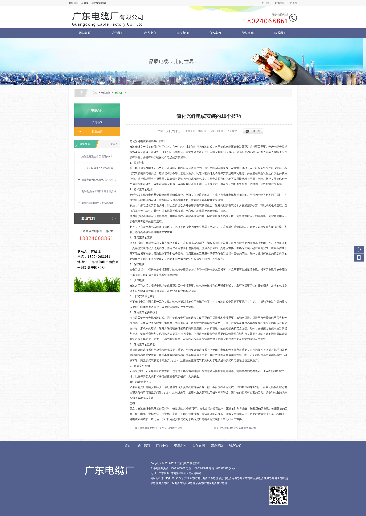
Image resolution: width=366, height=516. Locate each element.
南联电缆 (211, 483)
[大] (168, 131)
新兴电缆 (201, 483)
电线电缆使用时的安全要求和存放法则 (161, 427)
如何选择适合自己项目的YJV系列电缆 (98, 156)
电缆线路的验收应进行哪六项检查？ (98, 203)
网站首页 (85, 33)
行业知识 (119, 92)
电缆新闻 (183, 33)
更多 (112, 143)
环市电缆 (248, 478)
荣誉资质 (248, 33)
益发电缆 (258, 478)
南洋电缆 (164, 483)
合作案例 (215, 33)
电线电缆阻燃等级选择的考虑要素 (237, 427)
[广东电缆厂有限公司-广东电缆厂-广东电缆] (183, 8)
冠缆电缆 (237, 478)
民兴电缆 (174, 483)
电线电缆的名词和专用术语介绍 (98, 191)
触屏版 (293, 3)
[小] (178, 131)
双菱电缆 (213, 478)
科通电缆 (280, 478)
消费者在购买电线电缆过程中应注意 (98, 179)
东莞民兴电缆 (187, 483)
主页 (95, 92)
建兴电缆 (269, 478)
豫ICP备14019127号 (172, 478)
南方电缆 (202, 478)
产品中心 (150, 33)
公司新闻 (96, 122)
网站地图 (156, 478)
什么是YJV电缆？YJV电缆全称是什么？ (98, 168)
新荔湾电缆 (225, 478)
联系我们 (280, 3)
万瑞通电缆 (190, 478)
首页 (128, 445)
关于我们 (266, 3)
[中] (173, 131)
